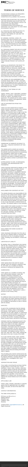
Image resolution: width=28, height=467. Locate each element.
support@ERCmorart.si (15, 404)
